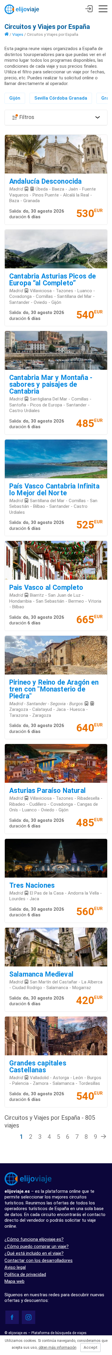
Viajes (17, 34)
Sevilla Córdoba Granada (60, 98)
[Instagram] (28, 1317)
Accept (90, 1347)
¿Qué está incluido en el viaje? (34, 1253)
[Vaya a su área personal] (89, 9)
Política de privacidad (25, 1274)
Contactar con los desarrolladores (38, 1260)
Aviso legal (15, 1267)
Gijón (14, 98)
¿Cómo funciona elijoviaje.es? (34, 1239)
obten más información (57, 1347)
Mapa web (14, 1281)
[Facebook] (12, 1317)
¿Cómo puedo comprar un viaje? (36, 1246)
